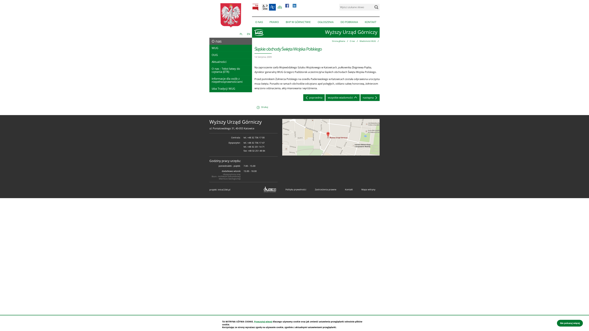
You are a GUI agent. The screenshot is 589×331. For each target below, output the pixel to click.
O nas (352, 41)
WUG (215, 48)
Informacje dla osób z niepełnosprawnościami (227, 80)
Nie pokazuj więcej (570, 323)
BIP (255, 7)
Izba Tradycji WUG (223, 88)
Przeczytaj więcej (263, 321)
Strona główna (338, 41)
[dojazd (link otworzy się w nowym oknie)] (331, 137)
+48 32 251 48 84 (256, 150)
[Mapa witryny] (279, 7)
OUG (215, 55)
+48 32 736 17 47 (256, 142)
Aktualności (219, 62)
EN (248, 34)
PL (241, 34)
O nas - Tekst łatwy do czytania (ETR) (226, 70)
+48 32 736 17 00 (256, 137)
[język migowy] (272, 7)
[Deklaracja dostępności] (269, 189)
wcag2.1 (265, 7)
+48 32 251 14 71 (256, 146)
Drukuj (264, 107)
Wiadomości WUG (368, 41)
